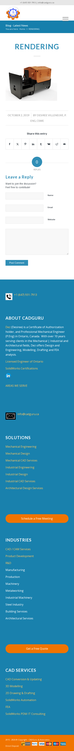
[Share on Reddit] (56, 144)
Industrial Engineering (20, 467)
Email (50, 207)
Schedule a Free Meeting (37, 518)
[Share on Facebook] (9, 144)
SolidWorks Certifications (22, 368)
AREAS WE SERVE (16, 386)
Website (51, 219)
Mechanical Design (18, 453)
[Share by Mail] (64, 144)
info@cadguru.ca (46, 2)
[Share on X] (17, 144)
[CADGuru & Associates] (31, 13)
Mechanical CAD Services (21, 460)
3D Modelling (14, 686)
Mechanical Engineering (21, 446)
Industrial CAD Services (20, 481)
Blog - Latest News (17, 25)
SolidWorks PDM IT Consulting (25, 714)
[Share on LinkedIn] (33, 144)
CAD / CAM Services (18, 549)
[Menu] (63, 13)
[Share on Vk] (48, 144)
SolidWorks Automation (21, 700)
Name (50, 195)
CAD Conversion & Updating (24, 679)
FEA (8, 707)
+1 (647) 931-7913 (28, 2)
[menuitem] (63, 13)
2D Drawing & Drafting (20, 693)
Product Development (20, 556)
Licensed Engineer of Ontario (24, 361)
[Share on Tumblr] (41, 144)
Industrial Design (17, 474)
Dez (8, 327)
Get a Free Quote (37, 649)
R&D (8, 563)
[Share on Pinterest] (25, 144)
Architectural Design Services (24, 488)
